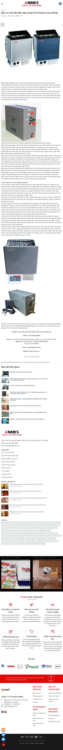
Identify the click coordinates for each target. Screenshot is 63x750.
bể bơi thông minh (16, 522)
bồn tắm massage (6, 525)
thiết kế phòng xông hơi (52, 541)
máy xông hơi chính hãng (16, 527)
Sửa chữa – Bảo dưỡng (8, 455)
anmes (3, 522)
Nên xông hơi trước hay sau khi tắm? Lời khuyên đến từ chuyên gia (28, 505)
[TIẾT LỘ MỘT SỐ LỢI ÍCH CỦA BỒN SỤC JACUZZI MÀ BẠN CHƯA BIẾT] (6, 414)
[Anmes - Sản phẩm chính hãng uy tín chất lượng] (31, 3)
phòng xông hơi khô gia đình (9, 535)
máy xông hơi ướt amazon (8, 530)
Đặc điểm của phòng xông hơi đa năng (21, 372)
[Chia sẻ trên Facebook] (27, 357)
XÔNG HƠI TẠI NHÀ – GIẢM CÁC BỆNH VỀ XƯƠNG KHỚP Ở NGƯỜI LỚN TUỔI (28, 399)
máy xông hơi (34, 362)
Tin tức (3, 10)
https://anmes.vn (34, 351)
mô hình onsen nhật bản (22, 530)
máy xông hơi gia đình (30, 527)
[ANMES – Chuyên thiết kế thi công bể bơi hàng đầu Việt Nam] (6, 421)
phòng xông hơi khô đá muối (25, 535)
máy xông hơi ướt (52, 527)
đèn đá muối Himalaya (39, 543)
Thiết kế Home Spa (7, 462)
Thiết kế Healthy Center (8, 459)
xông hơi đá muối (19, 543)
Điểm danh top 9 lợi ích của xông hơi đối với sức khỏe (25, 405)
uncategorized (5, 477)
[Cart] (60, 3)
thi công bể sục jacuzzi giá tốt (9, 541)
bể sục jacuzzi (25, 522)
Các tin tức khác (6, 452)
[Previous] (3, 574)
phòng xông (19, 533)
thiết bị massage (31, 541)
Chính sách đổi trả (54, 696)
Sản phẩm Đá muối (54, 721)
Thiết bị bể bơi (22, 541)
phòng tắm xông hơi (45, 530)
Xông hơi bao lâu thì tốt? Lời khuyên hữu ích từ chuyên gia (25, 491)
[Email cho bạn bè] (33, 357)
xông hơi (11, 543)
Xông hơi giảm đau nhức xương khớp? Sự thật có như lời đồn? (26, 484)
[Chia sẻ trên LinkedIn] (38, 357)
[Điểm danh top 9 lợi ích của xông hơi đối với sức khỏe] (6, 407)
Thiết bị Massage (53, 715)
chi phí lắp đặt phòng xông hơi (20, 525)
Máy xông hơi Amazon (8, 83)
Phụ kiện (51, 718)
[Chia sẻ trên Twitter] (30, 357)
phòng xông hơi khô (52, 533)
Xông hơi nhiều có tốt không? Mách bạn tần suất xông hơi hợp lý (27, 511)
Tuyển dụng (4, 474)
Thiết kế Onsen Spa (7, 465)
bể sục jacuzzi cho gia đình (38, 522)
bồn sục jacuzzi (50, 522)
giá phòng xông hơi (34, 525)
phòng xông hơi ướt (7, 538)
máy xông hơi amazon (44, 362)
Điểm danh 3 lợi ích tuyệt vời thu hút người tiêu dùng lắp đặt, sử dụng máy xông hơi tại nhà (28, 393)
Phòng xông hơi (37, 696)
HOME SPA (43, 525)
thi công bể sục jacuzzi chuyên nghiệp (45, 538)
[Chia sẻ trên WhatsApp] (25, 357)
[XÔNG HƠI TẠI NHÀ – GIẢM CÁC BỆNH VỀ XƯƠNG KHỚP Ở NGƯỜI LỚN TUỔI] (6, 401)
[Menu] (2, 4)
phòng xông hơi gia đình (39, 533)
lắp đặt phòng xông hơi (54, 525)
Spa (33, 538)
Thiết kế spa (5, 468)
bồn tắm (58, 522)
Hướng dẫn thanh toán (38, 719)
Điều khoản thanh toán (38, 724)
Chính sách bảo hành (54, 693)
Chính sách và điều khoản (25, 740)
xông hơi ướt (29, 543)
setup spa (28, 538)
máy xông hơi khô (41, 527)
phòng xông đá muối (18, 538)
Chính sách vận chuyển (53, 700)
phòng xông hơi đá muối (54, 535)
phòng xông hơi (27, 533)
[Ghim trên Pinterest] (35, 357)
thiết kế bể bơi (40, 541)
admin (5, 16)
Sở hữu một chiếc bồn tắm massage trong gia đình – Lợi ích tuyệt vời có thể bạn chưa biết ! (28, 379)
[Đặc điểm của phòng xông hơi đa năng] (6, 374)
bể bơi (8, 522)
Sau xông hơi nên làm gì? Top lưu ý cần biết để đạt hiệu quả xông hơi (28, 498)
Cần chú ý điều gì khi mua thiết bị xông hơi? (22, 385)
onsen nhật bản (34, 530)
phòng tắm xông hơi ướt (8, 533)
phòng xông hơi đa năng (40, 535)
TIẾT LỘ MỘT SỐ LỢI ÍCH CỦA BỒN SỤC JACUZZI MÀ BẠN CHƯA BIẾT (28, 413)
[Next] (27, 574)
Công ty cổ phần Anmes (42, 162)
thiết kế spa (4, 543)
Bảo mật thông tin (39, 740)
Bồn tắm (35, 702)
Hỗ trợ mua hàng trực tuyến (39, 714)
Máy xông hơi (37, 693)
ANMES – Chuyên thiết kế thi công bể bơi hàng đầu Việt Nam (27, 419)
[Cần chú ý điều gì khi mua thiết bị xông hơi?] (6, 387)
